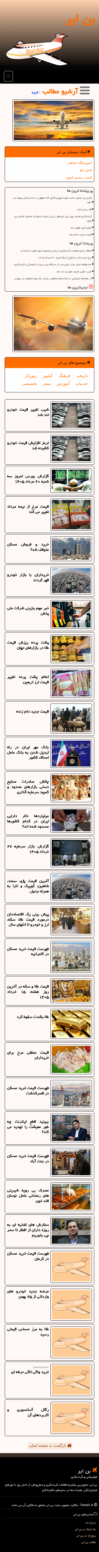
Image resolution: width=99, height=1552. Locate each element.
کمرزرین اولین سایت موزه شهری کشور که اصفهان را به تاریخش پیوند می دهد (52, 200)
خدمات (81, 383)
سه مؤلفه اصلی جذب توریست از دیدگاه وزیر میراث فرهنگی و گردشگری (53, 264)
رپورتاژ (31, 375)
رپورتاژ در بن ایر (86, 1535)
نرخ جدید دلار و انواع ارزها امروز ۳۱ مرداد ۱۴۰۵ (65, 257)
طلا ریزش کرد (84, 209)
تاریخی (82, 375)
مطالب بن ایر (88, 1542)
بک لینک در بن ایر (85, 1529)
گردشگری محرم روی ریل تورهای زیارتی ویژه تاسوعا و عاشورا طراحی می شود (53, 218)
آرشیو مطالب (61, 91)
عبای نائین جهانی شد (81, 227)
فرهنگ (64, 375)
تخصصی (29, 383)
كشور (48, 375)
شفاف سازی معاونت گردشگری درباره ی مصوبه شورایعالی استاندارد (56, 250)
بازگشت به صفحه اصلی (48, 1446)
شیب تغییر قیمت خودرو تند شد (74, 271)
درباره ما (91, 1522)
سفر (47, 383)
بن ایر (80, 18)
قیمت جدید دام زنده (80, 234)
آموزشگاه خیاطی (79, 163)
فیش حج (86, 170)
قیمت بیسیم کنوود (79, 177)
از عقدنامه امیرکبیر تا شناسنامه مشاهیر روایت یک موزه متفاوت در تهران (53, 278)
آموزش (62, 383)
